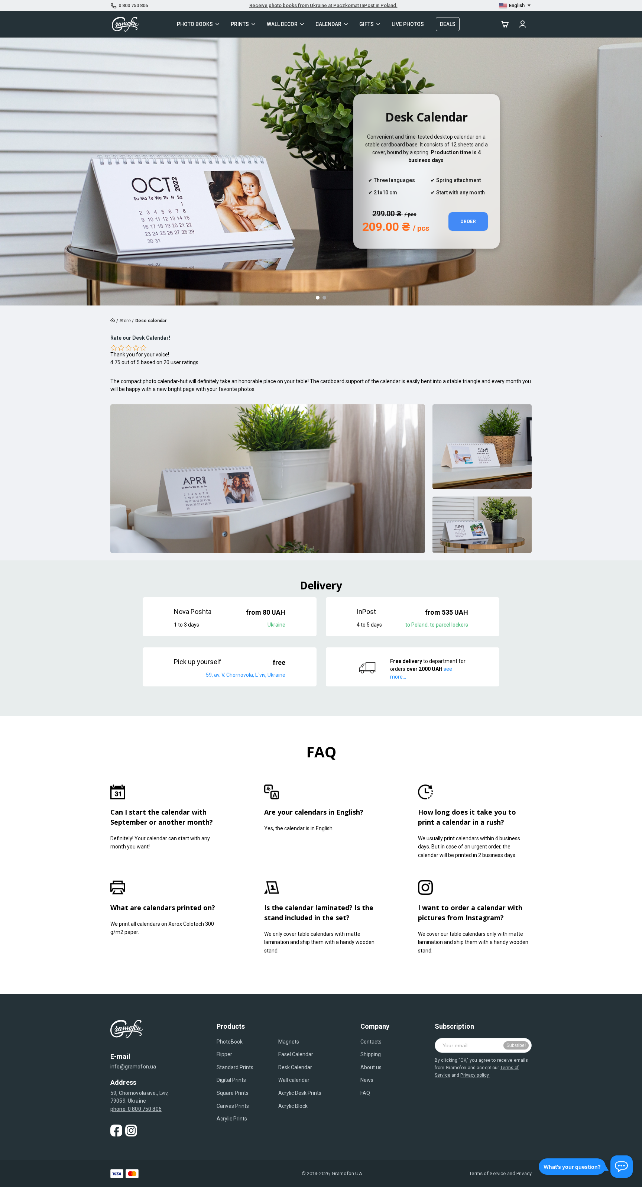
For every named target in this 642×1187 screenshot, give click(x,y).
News (366, 1080)
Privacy (524, 1173)
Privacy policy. (475, 1075)
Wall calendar (293, 1080)
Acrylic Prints (232, 1119)
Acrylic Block (293, 1106)
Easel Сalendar (295, 1054)
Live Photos (408, 24)
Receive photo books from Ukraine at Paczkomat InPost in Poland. (323, 5)
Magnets (288, 1042)
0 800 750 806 (133, 5)
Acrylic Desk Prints (299, 1093)
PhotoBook (230, 1042)
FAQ (365, 1093)
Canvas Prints (233, 1106)
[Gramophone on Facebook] (116, 1130)
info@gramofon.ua (133, 1067)
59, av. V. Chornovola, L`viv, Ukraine (245, 675)
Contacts (371, 1042)
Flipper (224, 1054)
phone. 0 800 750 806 (136, 1109)
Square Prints (233, 1093)
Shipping (370, 1054)
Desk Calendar (295, 1067)
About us (371, 1067)
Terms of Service (487, 1173)
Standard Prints (235, 1067)
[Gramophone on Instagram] (131, 1130)
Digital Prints (231, 1080)
